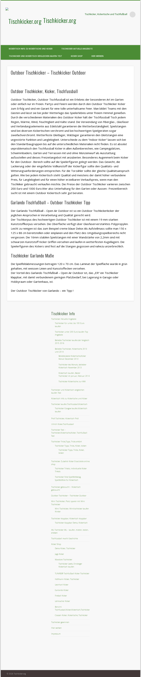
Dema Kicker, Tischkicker (65, 548)
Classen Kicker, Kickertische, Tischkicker (71, 615)
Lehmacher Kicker (62, 601)
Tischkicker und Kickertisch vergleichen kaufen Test (35, 56)
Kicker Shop (77, 56)
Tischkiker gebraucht (24, 184)
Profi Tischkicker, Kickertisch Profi (65, 418)
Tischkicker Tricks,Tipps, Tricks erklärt (66, 441)
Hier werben (97, 56)
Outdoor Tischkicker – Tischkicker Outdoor (68, 495)
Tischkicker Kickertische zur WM (72, 381)
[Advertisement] (34, 334)
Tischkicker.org (59, 20)
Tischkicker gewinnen (60, 622)
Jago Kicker (59, 554)
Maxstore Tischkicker (63, 559)
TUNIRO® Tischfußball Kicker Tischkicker (72, 573)
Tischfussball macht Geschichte (64, 538)
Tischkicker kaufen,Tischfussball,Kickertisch (69, 404)
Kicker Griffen (47, 242)
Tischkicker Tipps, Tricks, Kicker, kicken (70, 445)
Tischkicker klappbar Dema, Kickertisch (71, 522)
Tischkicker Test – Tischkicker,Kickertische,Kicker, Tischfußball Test (69, 433)
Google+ (136, 42)
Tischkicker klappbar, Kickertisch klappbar (69, 518)
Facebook (129, 42)
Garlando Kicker (61, 590)
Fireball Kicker (61, 595)
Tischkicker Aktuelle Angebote (77, 48)
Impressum (56, 633)
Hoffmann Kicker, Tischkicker (67, 579)
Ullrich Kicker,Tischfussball (62, 424)
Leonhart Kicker (61, 584)
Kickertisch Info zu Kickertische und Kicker (31, 48)
